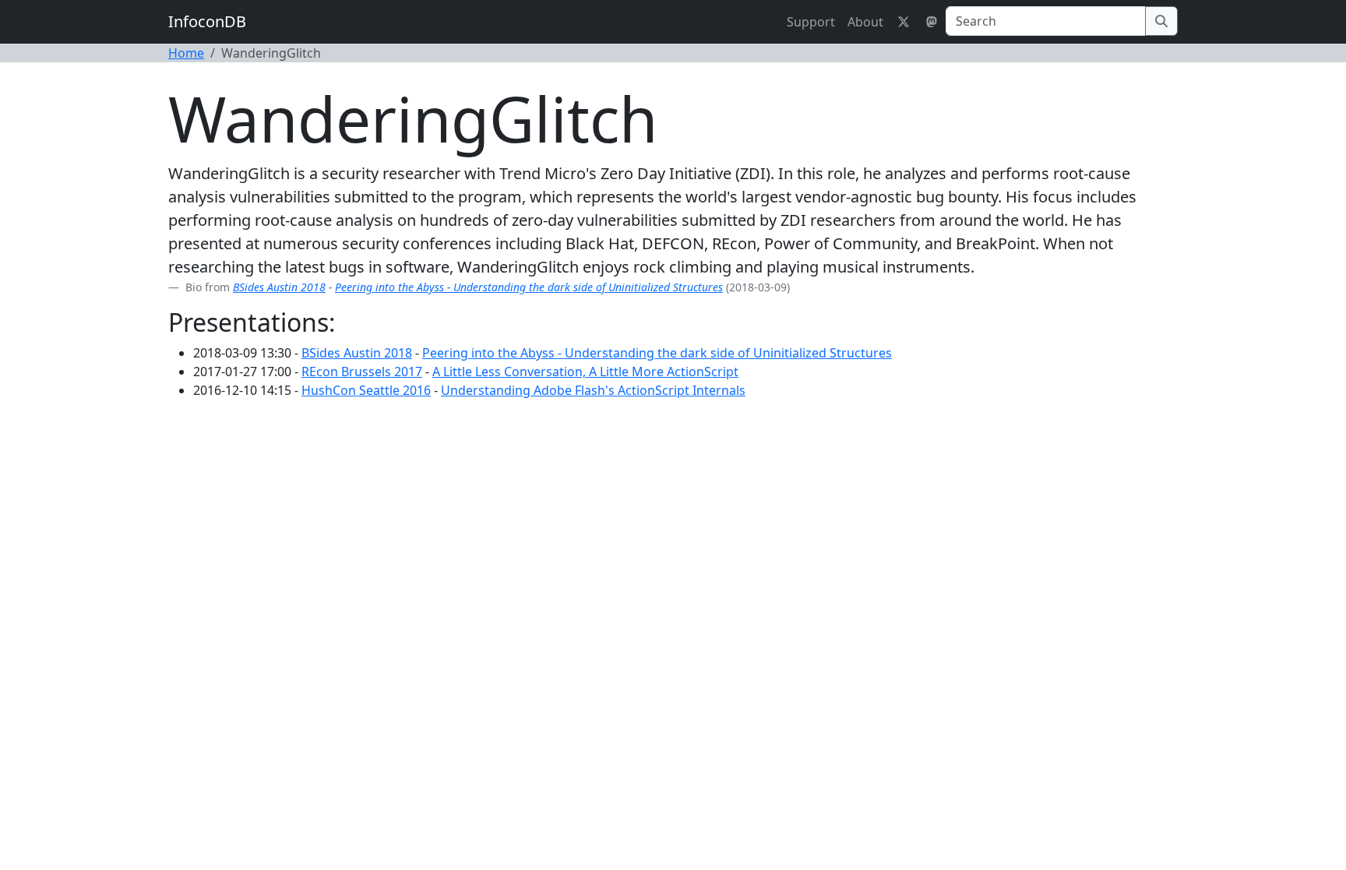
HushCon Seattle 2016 (366, 390)
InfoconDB (207, 21)
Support (811, 21)
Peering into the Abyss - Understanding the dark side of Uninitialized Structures (529, 287)
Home (186, 53)
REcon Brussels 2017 (361, 371)
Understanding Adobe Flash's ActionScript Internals (593, 390)
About (865, 21)
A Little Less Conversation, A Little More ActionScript (585, 371)
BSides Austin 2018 (279, 287)
